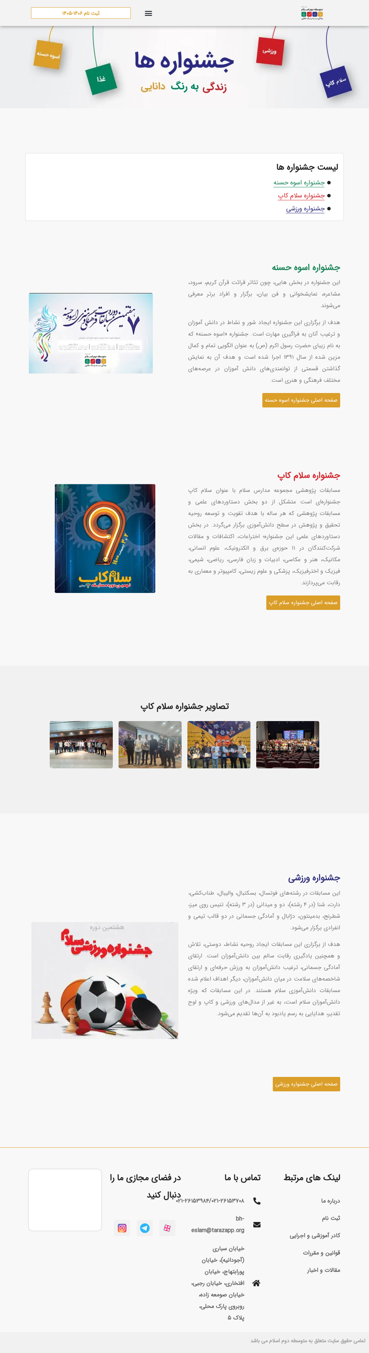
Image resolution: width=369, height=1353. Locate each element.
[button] (148, 13)
